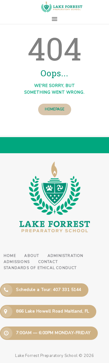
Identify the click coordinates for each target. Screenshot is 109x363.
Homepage (54, 109)
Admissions (17, 261)
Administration (66, 255)
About (31, 255)
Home (10, 255)
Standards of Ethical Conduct (40, 267)
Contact (48, 261)
